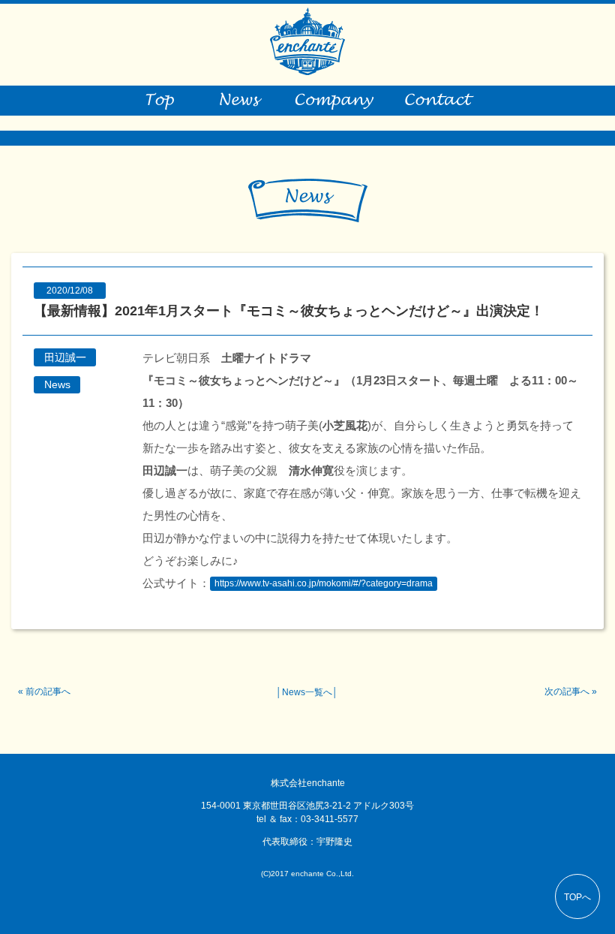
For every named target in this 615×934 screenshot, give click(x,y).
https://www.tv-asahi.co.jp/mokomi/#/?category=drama (323, 584)
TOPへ (577, 897)
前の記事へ (48, 691)
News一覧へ (307, 692)
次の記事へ (567, 691)
